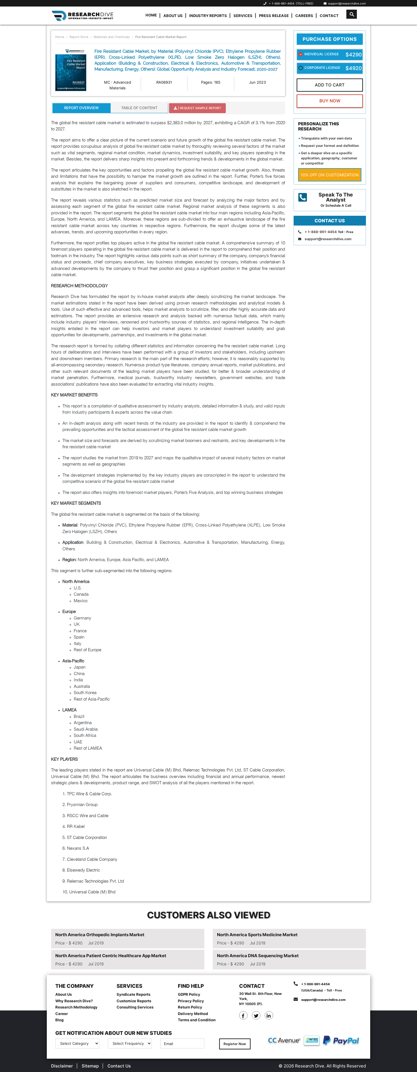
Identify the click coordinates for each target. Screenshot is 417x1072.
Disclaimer (62, 1066)
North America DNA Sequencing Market (258, 955)
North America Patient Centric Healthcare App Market (110, 955)
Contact (329, 15)
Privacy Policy (191, 1001)
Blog (59, 1020)
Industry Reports (208, 15)
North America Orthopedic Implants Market (99, 934)
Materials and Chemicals (112, 37)
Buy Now (329, 100)
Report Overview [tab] (81, 107)
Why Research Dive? (74, 1001)
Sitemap (90, 1066)
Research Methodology (76, 1007)
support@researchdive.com (346, 3)
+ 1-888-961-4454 (281, 3)
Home (151, 15)
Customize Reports (134, 1001)
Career (61, 1013)
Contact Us (119, 1066)
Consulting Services (135, 1007)
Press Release (274, 15)
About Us (173, 15)
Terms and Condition (197, 1020)
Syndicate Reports (133, 994)
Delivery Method (193, 1013)
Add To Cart (330, 85)
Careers (304, 15)
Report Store (79, 37)
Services (242, 15)
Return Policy (190, 1007)
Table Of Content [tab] (139, 107)
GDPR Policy (189, 994)
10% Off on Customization (330, 174)
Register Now (235, 1044)
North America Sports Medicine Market (257, 934)
